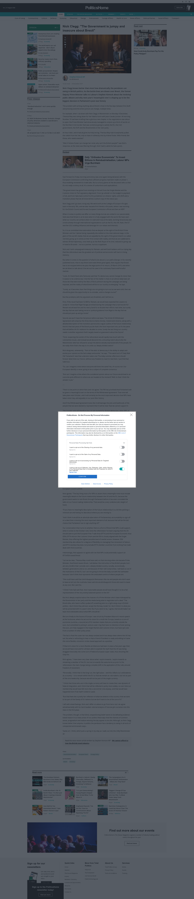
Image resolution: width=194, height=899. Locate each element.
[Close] (132, 415)
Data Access (97, 484)
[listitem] (97, 443)
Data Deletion (85, 484)
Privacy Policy (108, 484)
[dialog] (97, 449)
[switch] (122, 447)
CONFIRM (82, 476)
